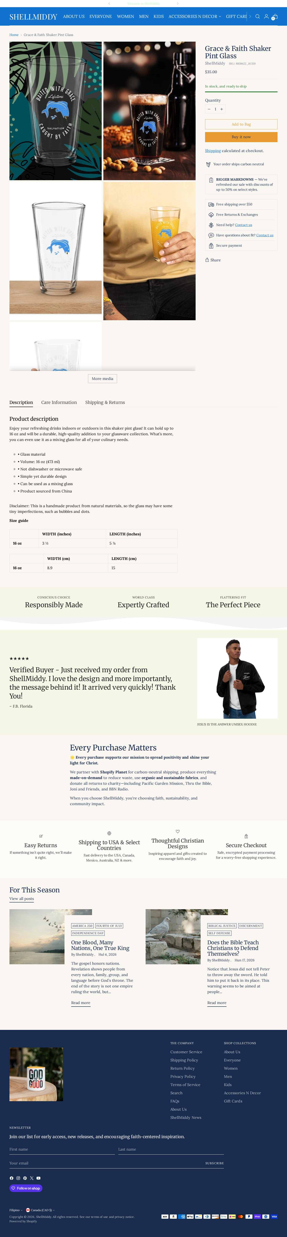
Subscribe (214, 1163)
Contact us (243, 225)
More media (102, 378)
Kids (228, 1084)
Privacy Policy (183, 1076)
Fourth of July (109, 926)
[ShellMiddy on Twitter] (32, 1179)
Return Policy (182, 1068)
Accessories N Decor (242, 1092)
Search (176, 1092)
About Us (178, 1109)
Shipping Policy (184, 1060)
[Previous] (109, 3)
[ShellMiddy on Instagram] (18, 1179)
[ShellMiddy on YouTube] (38, 1179)
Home (14, 35)
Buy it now (241, 137)
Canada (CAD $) (41, 1210)
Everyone (232, 1060)
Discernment (250, 926)
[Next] (177, 3)
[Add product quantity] (221, 109)
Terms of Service (185, 1084)
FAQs (174, 1101)
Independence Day (88, 933)
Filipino (14, 1210)
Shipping (213, 150)
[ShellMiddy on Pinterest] (25, 1179)
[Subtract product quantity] (209, 109)
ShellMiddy (215, 63)
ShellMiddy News (185, 1117)
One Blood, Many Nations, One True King (100, 945)
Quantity (213, 100)
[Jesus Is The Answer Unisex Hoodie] (237, 678)
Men (228, 1076)
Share (216, 260)
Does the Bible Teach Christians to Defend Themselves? (233, 948)
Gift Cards (233, 1101)
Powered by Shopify (23, 1221)
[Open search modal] (257, 16)
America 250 (82, 926)
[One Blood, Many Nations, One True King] (50, 959)
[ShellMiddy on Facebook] (11, 1179)
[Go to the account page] (266, 16)
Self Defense (219, 933)
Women (231, 1068)
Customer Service (186, 1051)
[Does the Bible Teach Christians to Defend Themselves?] (187, 959)
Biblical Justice (222, 926)
